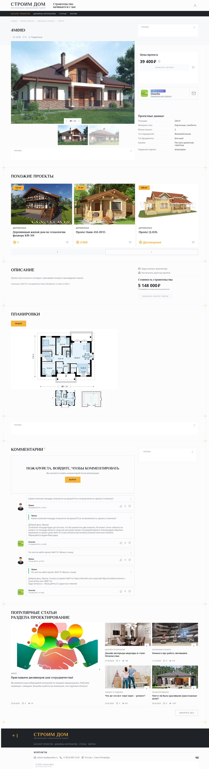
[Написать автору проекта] (194, 93)
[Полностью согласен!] (121, 506)
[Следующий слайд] (151, 252)
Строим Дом (28, 5)
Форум (91, 744)
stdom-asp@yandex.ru (47, 757)
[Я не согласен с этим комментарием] (130, 506)
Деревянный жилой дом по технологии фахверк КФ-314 (39, 233)
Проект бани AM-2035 (90, 232)
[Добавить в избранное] (193, 67)
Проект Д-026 (148, 232)
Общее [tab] (18, 323)
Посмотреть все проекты (161, 96)
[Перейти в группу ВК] (197, 757)
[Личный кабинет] (195, 5)
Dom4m (155, 93)
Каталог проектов (43, 744)
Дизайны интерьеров (66, 744)
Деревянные (19, 228)
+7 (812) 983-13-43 (71, 757)
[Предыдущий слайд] (57, 252)
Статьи (82, 744)
